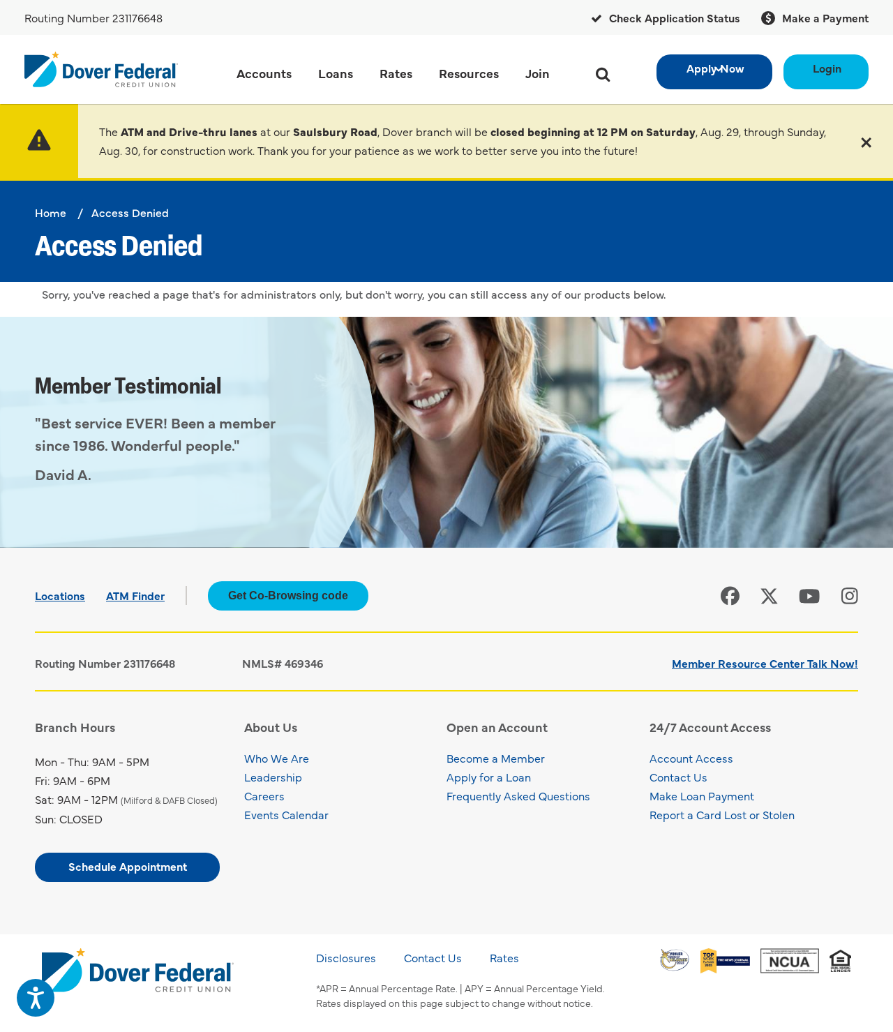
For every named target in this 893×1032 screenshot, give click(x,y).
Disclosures (346, 957)
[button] (866, 140)
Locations (60, 595)
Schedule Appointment (127, 866)
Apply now (715, 67)
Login (827, 67)
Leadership (273, 776)
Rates (504, 957)
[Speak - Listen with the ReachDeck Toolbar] (35, 998)
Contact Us (678, 776)
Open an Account (497, 726)
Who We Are (276, 757)
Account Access (691, 757)
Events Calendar (286, 814)
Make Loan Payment (702, 795)
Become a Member (495, 757)
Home (50, 212)
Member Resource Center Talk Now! (765, 663)
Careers (264, 795)
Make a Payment (824, 17)
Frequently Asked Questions (518, 795)
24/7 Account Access (710, 726)
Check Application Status (673, 17)
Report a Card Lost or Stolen (722, 814)
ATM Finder (135, 595)
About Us (270, 726)
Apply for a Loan (488, 776)
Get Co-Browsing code (288, 595)
